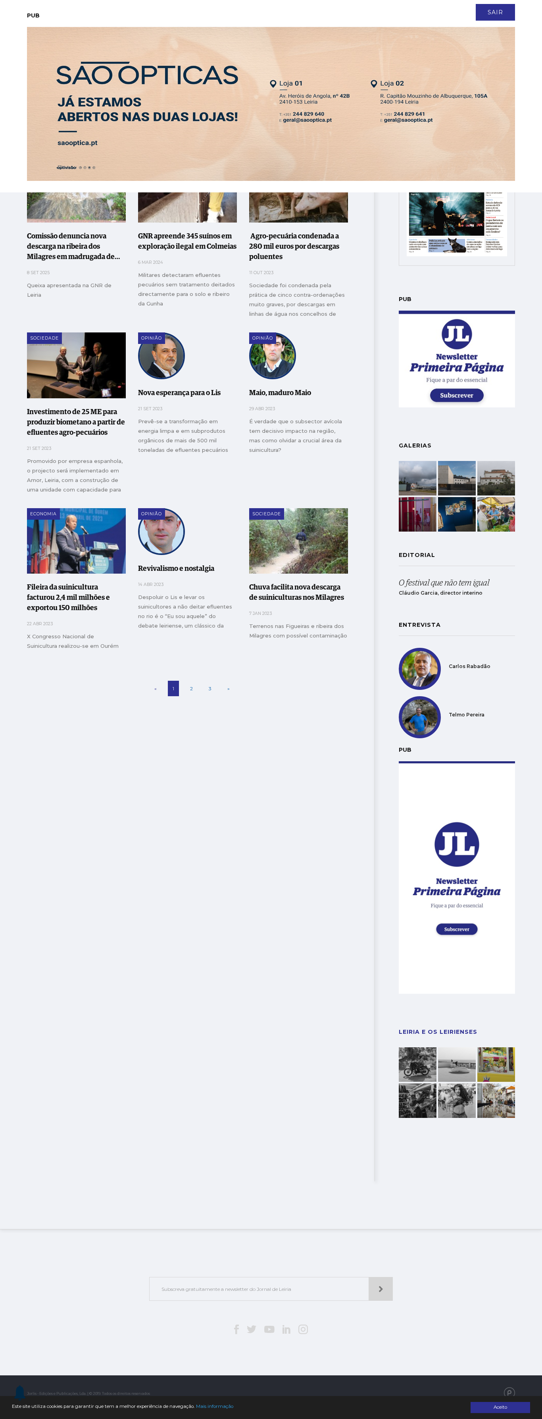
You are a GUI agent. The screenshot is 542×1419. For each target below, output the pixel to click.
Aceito (500, 1407)
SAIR (495, 12)
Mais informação (214, 1406)
